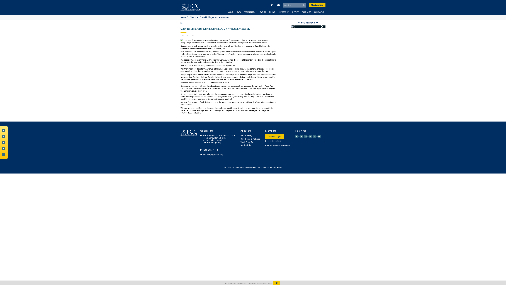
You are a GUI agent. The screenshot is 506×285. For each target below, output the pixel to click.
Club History (246, 136)
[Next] (320, 26)
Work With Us (246, 142)
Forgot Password (273, 141)
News (183, 17)
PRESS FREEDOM (250, 12)
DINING (272, 12)
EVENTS (263, 12)
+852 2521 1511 (210, 150)
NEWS (238, 12)
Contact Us (245, 145)
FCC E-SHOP (306, 12)
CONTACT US (319, 12)
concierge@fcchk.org (213, 155)
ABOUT (230, 12)
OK (277, 283)
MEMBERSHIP (283, 12)
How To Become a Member (277, 146)
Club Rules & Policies (250, 139)
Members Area (317, 5)
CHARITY (295, 12)
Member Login (274, 137)
